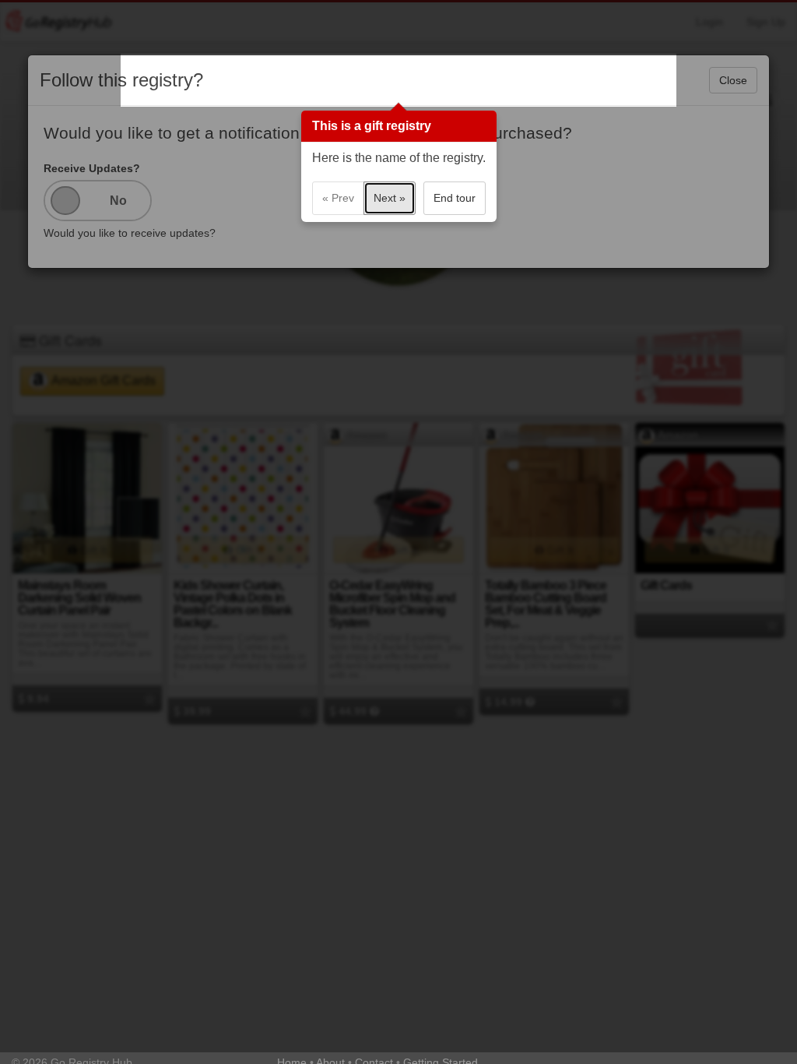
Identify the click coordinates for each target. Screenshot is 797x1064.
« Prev (338, 198)
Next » (390, 198)
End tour (455, 198)
